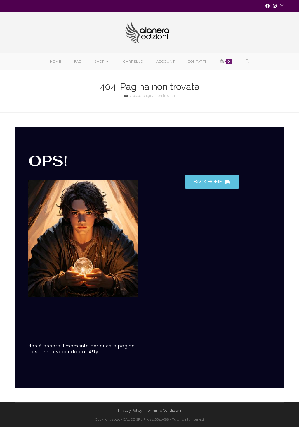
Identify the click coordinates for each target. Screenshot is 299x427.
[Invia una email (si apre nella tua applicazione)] (281, 6)
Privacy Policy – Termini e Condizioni (149, 410)
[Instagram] (274, 6)
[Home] (126, 95)
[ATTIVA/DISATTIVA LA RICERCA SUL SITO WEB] (247, 61)
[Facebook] (267, 6)
